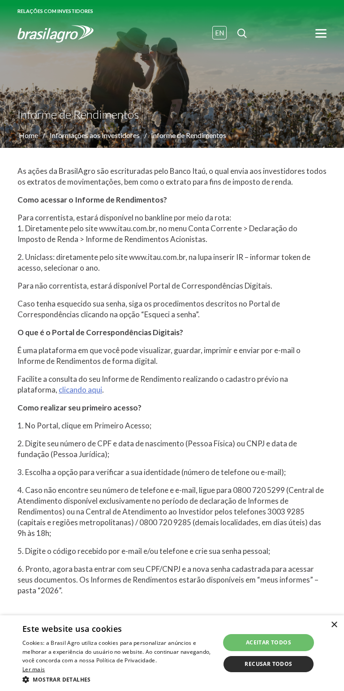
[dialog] (172, 653)
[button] (118, 679)
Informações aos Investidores (95, 135)
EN (219, 33)
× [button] (334, 625)
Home (28, 135)
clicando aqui (80, 389)
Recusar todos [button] (268, 664)
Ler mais (33, 669)
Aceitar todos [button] (268, 642)
